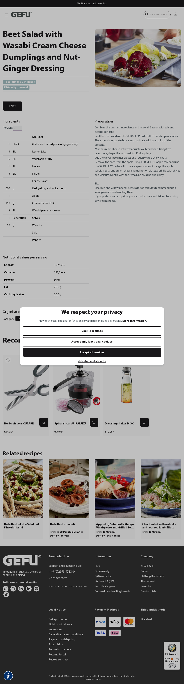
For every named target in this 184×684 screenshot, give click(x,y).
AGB (64, 380)
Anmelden (57, 353)
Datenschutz (54, 380)
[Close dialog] (157, 298)
